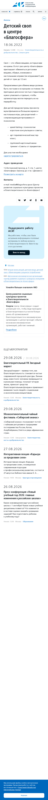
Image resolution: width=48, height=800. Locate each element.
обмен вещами (14, 272)
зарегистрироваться (13, 156)
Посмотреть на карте (14, 174)
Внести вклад (19, 252)
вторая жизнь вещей (16, 270)
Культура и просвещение (32, 478)
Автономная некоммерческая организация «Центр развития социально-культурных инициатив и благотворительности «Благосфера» (24, 278)
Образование (28, 521)
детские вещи (30, 270)
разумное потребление (30, 272)
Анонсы (7, 20)
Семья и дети (24, 53)
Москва (11, 265)
